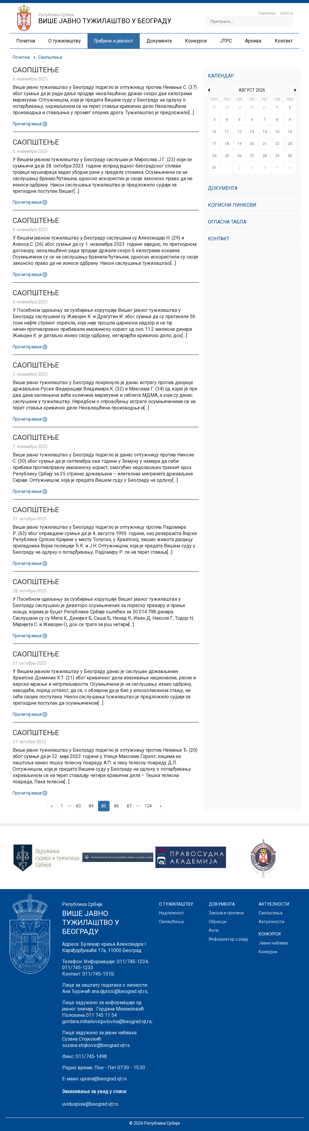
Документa (222, 188)
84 (91, 806)
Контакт (218, 239)
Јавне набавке (273, 943)
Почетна (21, 57)
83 (78, 806)
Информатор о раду (228, 939)
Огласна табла (227, 222)
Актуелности (271, 921)
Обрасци (217, 921)
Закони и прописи (226, 912)
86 (116, 806)
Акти (213, 930)
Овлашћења (171, 921)
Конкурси (268, 951)
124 (148, 806)
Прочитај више (27, 123)
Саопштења (270, 912)
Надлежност (171, 912)
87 (129, 806)
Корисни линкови (232, 205)
